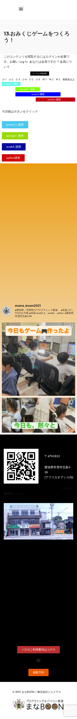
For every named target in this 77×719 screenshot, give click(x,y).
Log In (23, 62)
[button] (21, 9)
